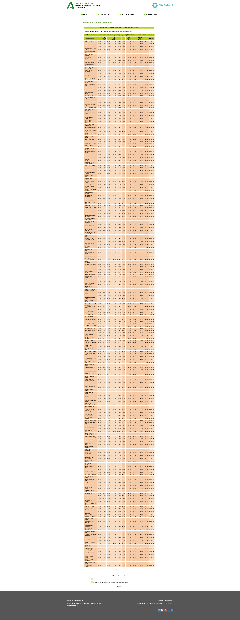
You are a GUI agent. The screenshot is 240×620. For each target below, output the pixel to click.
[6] (121, 575)
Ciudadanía (105, 14)
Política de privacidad (155, 603)
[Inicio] (87, 5)
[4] (118, 575)
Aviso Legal (168, 603)
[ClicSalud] (162, 5)
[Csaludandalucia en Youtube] (162, 610)
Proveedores (151, 14)
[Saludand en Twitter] (172, 610)
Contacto (160, 601)
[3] (116, 575)
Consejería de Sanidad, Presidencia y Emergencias (83, 603)
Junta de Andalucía (72, 606)
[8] (124, 575)
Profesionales (128, 14)
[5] (119, 575)
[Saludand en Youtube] (166, 610)
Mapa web (168, 601)
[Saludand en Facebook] (169, 610)
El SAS (85, 14)
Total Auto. (119, 39)
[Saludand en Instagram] (159, 610)
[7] (123, 575)
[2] (114, 575)
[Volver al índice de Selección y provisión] (102, 21)
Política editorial (141, 603)
